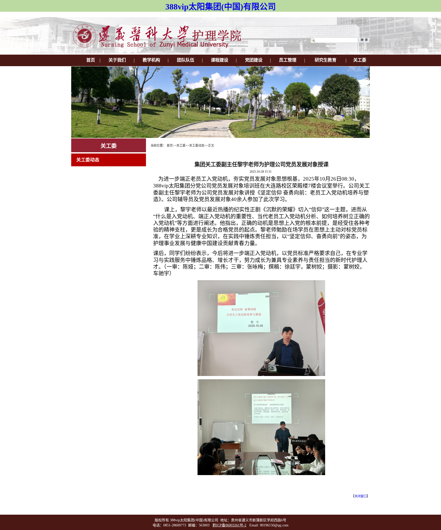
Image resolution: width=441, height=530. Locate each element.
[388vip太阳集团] (160, 47)
